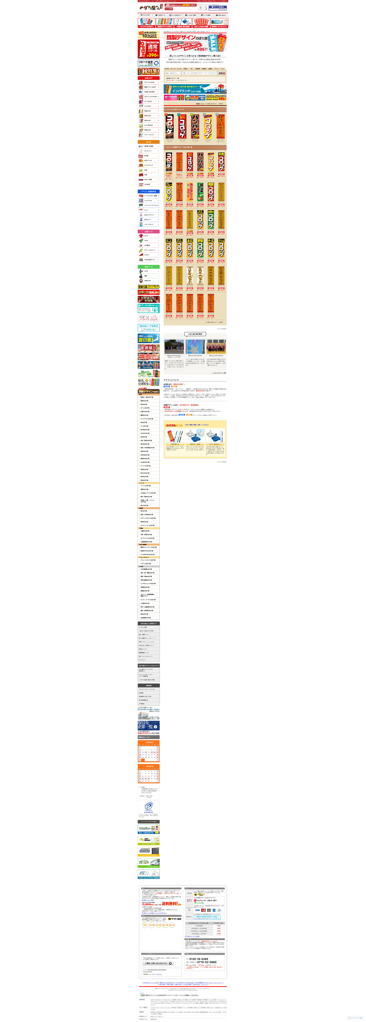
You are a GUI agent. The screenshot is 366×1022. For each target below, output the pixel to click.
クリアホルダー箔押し (159, 1003)
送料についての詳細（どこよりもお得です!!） (155, 913)
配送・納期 (170, 984)
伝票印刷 (160, 1013)
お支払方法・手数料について (146, 645)
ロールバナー (154, 1001)
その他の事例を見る (218, 373)
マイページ (204, 984)
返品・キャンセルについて (145, 656)
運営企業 (148, 685)
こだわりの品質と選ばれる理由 (147, 680)
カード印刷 (195, 1003)
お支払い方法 (178, 984)
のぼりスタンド (168, 999)
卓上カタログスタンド (215, 1003)
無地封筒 (174, 1007)
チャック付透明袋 (188, 1007)
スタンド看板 (212, 999)
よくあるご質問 (191, 15)
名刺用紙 (203, 1007)
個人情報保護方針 (143, 700)
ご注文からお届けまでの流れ (146, 631)
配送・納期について (144, 634)
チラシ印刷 (179, 1012)
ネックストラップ (186, 1003)
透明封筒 (179, 1007)
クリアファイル (155, 1007)
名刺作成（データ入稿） (168, 1012)
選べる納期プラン (147, 638)
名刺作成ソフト (219, 1007)
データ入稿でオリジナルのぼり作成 (184, 982)
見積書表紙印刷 (204, 1012)
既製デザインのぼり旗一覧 (167, 982)
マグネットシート (180, 1001)
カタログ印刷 (186, 1012)
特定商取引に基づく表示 (145, 696)
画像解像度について (144, 652)
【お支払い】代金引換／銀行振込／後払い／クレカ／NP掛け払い (212, 1)
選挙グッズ (187, 999)
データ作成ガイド (176, 15)
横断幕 (174, 999)
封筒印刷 (153, 1012)
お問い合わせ (222, 15)
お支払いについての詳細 (193, 936)
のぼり (152, 999)
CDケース (160, 1016)
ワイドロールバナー (164, 1001)
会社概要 (141, 693)
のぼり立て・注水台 (195, 444)
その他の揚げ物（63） (181, 80)
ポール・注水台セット (215, 444)
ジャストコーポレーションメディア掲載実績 (145, 675)
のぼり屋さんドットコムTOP (171, 31)
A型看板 (194, 999)
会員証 (206, 1003)
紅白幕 (172, 1001)
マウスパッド (177, 1003)
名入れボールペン (214, 1001)
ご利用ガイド (161, 15)
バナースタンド (221, 999)
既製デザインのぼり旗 (185, 31)
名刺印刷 (159, 1012)
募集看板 (199, 999)
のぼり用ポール (175, 444)
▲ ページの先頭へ (222, 328)
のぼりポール (158, 999)
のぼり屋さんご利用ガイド (149, 623)
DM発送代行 (154, 1019)
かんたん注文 (146, 15)
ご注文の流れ (162, 984)
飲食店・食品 (196, 31)
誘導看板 (205, 999)
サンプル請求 (206, 15)
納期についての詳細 (148, 900)
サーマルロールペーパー (192, 1001)
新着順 (202, 104)
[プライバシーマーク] (148, 810)
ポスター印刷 (195, 1012)
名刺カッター (210, 1007)
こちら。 (160, 974)
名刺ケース (197, 1007)
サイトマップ (142, 660)
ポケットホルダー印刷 (215, 1012)
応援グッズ (180, 999)
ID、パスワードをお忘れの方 (212, 4)
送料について (147, 641)
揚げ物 (202, 31)
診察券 (201, 1003)
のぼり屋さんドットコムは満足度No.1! (145, 670)
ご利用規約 (141, 703)
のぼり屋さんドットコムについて (149, 666)
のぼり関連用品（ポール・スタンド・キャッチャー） (209, 982)
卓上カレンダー (204, 1001)
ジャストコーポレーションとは (147, 689)
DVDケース (154, 1016)
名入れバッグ (169, 1003)
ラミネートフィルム (165, 1007)
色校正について (143, 649)
